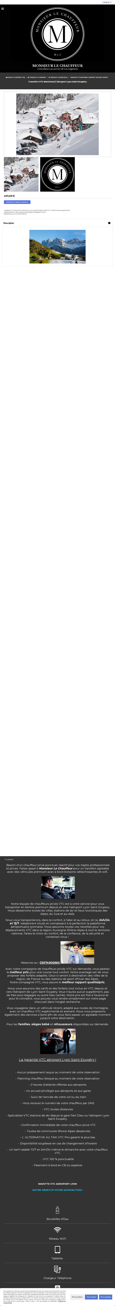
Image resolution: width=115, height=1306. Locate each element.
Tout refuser (91, 1297)
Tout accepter (105, 1297)
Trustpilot (8, 859)
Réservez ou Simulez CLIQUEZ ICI (17, 202)
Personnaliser (77, 1297)
